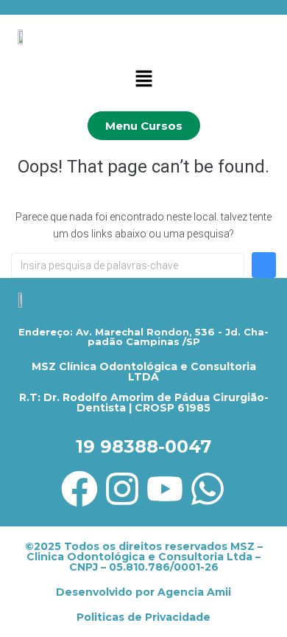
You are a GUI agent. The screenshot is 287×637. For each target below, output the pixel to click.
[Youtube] (164, 488)
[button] (143, 79)
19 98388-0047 (143, 446)
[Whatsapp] (207, 488)
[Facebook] (79, 488)
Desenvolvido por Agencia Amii (143, 592)
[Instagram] (122, 488)
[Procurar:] (127, 265)
